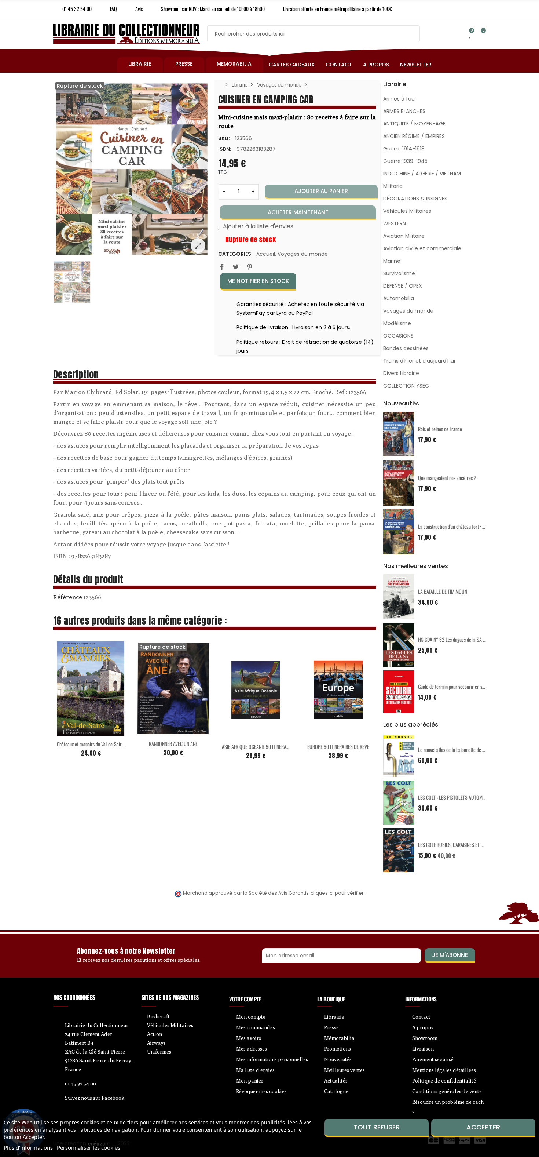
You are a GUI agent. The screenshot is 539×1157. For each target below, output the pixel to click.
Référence (67, 597)
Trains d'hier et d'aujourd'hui (419, 360)
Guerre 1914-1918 (404, 148)
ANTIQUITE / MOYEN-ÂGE (414, 123)
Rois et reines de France (440, 429)
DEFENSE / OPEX (402, 286)
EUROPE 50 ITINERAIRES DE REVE (338, 746)
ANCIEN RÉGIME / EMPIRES (414, 136)
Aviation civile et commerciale (422, 248)
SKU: (224, 138)
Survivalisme (399, 273)
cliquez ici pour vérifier (337, 893)
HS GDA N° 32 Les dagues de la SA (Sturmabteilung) (466, 639)
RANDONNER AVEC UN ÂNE (173, 743)
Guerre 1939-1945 (405, 161)
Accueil (265, 254)
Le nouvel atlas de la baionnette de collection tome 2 (466, 749)
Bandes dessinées (406, 348)
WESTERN (394, 223)
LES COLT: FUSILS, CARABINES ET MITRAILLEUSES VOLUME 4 (474, 844)
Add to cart (75, 731)
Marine (391, 261)
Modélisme (397, 323)
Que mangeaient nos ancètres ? (447, 477)
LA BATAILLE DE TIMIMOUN (442, 591)
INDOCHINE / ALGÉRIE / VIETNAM (422, 173)
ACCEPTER (483, 1127)
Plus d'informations (28, 1147)
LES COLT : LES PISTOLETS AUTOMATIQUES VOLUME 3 (469, 797)
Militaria (393, 186)
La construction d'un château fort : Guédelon (458, 526)
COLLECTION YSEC (406, 385)
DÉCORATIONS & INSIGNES (415, 198)
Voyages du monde (303, 254)
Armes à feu (399, 98)
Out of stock (158, 731)
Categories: (235, 254)
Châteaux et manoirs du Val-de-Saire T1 (93, 744)
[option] (132, 169)
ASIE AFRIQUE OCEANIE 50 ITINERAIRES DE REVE (266, 746)
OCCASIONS (398, 335)
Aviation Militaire (404, 236)
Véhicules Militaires (407, 211)
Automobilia (398, 298)
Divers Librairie (401, 373)
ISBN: (224, 149)
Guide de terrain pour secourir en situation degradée (466, 686)
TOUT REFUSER (376, 1127)
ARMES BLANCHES (404, 111)
